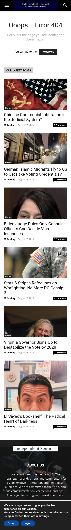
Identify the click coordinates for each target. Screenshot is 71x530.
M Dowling (9, 124)
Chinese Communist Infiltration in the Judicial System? (35, 117)
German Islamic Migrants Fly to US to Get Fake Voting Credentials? (35, 172)
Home (8, 108)
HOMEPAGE (48, 51)
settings (44, 516)
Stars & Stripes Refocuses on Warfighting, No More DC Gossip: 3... (34, 288)
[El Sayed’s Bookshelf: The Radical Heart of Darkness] (35, 386)
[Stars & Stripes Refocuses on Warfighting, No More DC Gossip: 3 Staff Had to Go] (35, 262)
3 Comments (60, 239)
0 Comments (60, 125)
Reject (28, 523)
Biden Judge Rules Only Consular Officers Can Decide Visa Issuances (34, 228)
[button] (65, 5)
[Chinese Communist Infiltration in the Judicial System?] (35, 94)
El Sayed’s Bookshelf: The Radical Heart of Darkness (34, 419)
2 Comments (60, 298)
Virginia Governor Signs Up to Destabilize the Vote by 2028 (31, 345)
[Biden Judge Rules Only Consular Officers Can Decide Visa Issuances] (35, 203)
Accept (11, 523)
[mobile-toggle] (6, 5)
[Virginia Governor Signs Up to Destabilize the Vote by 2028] (35, 321)
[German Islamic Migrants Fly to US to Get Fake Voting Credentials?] (35, 148)
